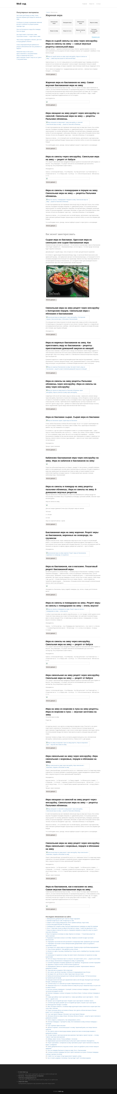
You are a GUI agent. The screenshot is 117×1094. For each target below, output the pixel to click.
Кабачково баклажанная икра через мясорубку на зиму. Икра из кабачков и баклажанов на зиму (72, 459)
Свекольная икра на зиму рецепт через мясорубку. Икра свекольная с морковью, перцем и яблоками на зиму (73, 845)
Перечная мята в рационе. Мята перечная (60, 970)
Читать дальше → (51, 74)
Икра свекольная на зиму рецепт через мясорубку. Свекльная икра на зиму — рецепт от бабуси (73, 676)
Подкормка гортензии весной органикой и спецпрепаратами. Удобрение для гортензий (73, 941)
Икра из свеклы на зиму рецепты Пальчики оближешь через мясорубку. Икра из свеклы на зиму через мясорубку (71, 383)
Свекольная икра (54, 22)
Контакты (21, 1076)
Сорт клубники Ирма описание (57, 1025)
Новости (91, 4)
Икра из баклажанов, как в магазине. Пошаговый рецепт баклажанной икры (71, 568)
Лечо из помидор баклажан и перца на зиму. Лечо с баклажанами (67, 1050)
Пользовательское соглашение (34, 1076)
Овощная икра (67, 22)
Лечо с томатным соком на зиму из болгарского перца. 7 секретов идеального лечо (71, 928)
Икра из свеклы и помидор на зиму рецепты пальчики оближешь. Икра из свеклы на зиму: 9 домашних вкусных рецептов (71, 489)
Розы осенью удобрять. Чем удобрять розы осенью (63, 949)
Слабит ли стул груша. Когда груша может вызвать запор (64, 1056)
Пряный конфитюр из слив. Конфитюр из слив (60, 920)
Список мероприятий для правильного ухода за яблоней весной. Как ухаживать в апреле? (29, 46)
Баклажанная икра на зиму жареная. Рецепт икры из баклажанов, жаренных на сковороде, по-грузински (72, 535)
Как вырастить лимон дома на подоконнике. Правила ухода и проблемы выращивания (73, 947)
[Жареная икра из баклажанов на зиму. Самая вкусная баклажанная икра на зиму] (73, 102)
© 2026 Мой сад (23, 1072)
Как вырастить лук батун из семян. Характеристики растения (65, 974)
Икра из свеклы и (80, 30)
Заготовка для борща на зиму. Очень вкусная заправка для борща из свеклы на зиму (29, 17)
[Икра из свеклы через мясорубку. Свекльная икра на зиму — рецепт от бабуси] (73, 178)
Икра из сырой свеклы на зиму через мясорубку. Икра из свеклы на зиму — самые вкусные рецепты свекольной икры (72, 43)
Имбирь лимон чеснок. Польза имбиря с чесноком (62, 1039)
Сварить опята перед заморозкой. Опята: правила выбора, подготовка (68, 922)
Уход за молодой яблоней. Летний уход (58, 924)
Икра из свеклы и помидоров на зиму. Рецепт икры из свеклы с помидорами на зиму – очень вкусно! (73, 604)
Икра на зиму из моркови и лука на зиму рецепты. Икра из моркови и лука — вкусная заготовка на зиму (72, 711)
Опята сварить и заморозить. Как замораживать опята (64, 1020)
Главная (84, 4)
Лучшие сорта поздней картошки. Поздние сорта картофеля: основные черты (70, 1001)
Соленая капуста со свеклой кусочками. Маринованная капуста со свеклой (70, 983)
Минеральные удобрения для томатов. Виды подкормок (63, 918)
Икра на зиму (94, 22)
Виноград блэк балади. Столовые (57, 1004)
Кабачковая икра (80, 22)
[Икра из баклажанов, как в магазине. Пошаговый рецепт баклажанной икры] (73, 586)
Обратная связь (23, 1081)
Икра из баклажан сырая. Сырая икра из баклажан (72, 416)
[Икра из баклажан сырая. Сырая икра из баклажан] (73, 420)
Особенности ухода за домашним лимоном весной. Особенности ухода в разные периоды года (29, 24)
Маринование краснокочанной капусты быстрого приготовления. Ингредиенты (71, 1041)
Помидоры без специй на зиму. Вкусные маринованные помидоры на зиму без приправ (72, 926)
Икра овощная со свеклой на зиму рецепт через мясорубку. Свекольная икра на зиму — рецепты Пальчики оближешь (72, 802)
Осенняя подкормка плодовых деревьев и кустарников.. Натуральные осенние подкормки (74, 962)
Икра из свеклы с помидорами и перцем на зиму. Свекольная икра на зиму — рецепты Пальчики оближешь (72, 193)
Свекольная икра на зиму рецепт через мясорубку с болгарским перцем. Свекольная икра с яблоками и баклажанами (72, 310)
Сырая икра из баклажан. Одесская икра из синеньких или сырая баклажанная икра (69, 241)
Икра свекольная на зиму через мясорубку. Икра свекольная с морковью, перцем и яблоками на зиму (72, 758)
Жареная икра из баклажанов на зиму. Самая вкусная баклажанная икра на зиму (70, 84)
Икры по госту (67, 31)
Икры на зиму (54, 31)
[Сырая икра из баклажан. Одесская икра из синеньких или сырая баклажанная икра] (73, 281)
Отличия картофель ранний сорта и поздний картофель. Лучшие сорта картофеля (72, 1002)
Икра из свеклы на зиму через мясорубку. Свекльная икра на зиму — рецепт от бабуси (69, 643)
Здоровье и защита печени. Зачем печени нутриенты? (63, 964)
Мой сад (21, 3)
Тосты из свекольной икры (93, 31)
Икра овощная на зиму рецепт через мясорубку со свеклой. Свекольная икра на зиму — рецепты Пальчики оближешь (72, 115)
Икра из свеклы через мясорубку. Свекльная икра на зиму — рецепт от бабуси (72, 158)
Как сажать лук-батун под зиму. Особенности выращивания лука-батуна (69, 972)
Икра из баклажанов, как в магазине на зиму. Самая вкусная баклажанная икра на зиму (69, 888)
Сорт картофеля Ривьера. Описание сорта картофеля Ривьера (66, 1014)
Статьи (98, 4)
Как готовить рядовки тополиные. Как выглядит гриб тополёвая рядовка (69, 1058)
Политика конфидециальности (27, 1078)
